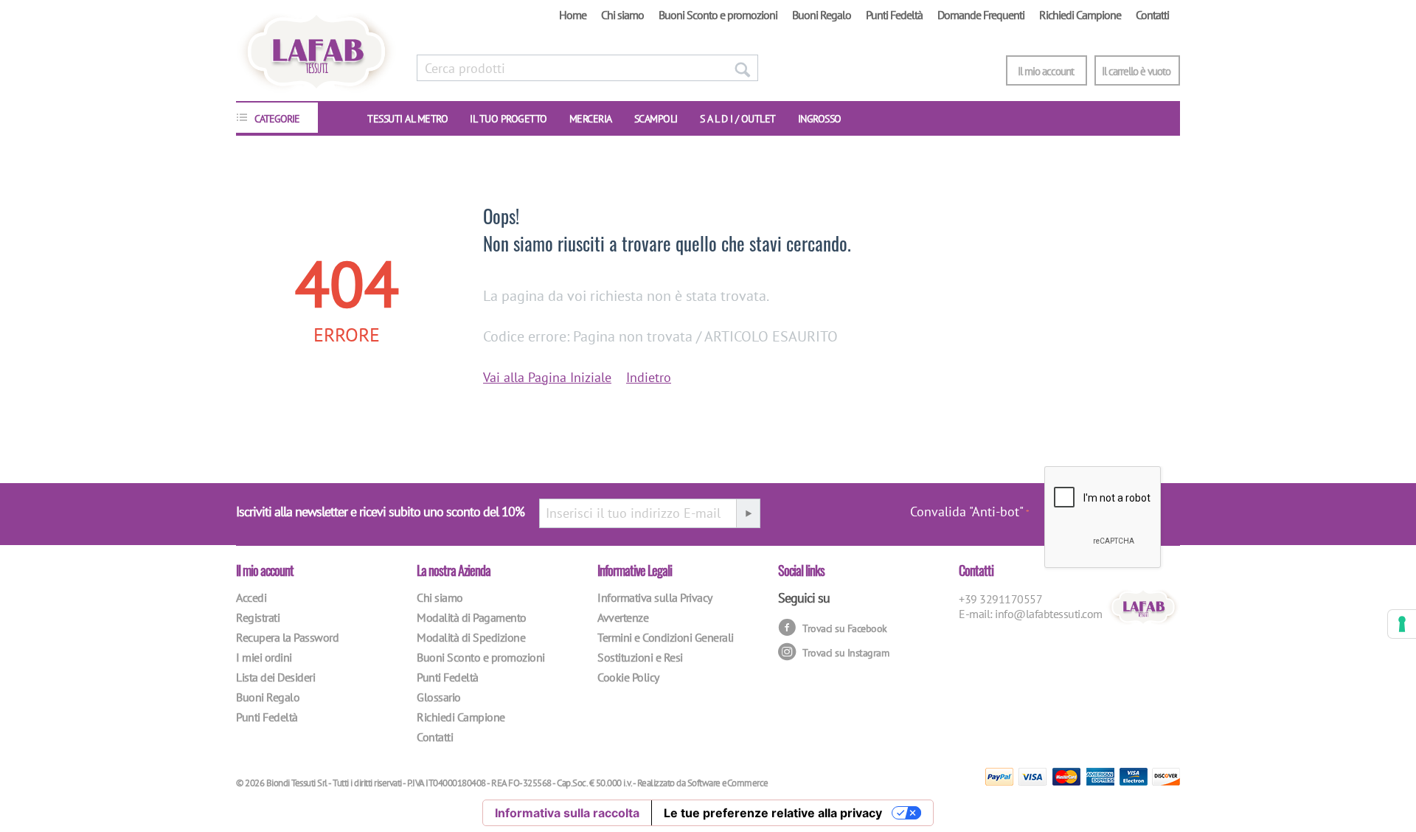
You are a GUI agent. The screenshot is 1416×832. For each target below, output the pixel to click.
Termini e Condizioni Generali (665, 637)
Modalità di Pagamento (472, 617)
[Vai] (748, 513)
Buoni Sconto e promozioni (718, 14)
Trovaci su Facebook (843, 627)
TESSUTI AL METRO (407, 118)
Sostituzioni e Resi (640, 657)
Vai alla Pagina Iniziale (547, 377)
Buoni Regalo (821, 14)
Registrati (258, 617)
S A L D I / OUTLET (738, 118)
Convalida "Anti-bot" (967, 511)
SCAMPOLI (656, 118)
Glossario (439, 697)
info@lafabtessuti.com (1049, 613)
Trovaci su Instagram (844, 652)
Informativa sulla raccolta (567, 812)
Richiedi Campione (1080, 14)
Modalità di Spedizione (471, 637)
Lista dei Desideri (275, 677)
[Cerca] (742, 67)
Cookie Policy (628, 677)
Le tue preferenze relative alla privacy (773, 812)
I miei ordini (264, 657)
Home (572, 14)
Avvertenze (622, 617)
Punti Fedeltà (894, 14)
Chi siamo (622, 14)
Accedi (251, 597)
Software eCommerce (727, 783)
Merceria (590, 118)
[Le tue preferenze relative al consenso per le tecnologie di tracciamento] (1402, 624)
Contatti (1152, 14)
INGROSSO (819, 118)
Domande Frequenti (980, 14)
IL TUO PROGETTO (508, 118)
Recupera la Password (287, 637)
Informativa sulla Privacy (654, 597)
